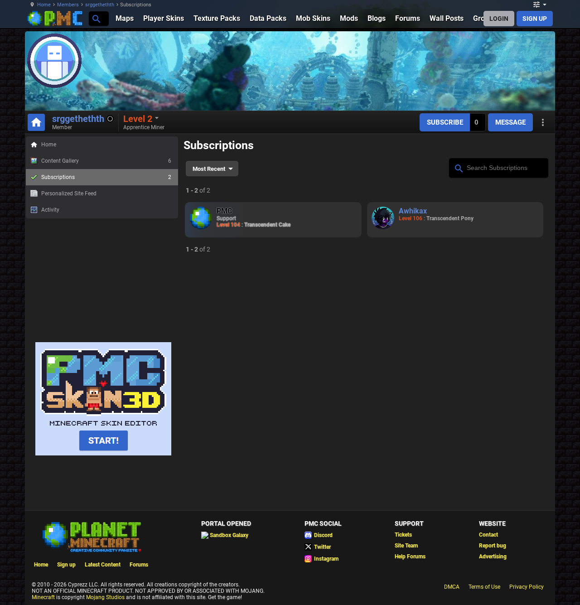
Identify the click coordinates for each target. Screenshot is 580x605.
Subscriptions (106, 177)
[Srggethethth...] (96, 18)
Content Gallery (106, 161)
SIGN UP (534, 18)
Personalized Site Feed (69, 193)
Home (44, 5)
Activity (50, 210)
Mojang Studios (105, 597)
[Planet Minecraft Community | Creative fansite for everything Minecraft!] (91, 536)
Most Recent (209, 168)
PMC (224, 211)
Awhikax (413, 211)
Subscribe (445, 122)
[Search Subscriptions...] (458, 167)
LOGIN (498, 18)
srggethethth (99, 5)
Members (68, 5)
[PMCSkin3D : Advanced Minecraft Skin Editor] (103, 453)
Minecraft (43, 597)
